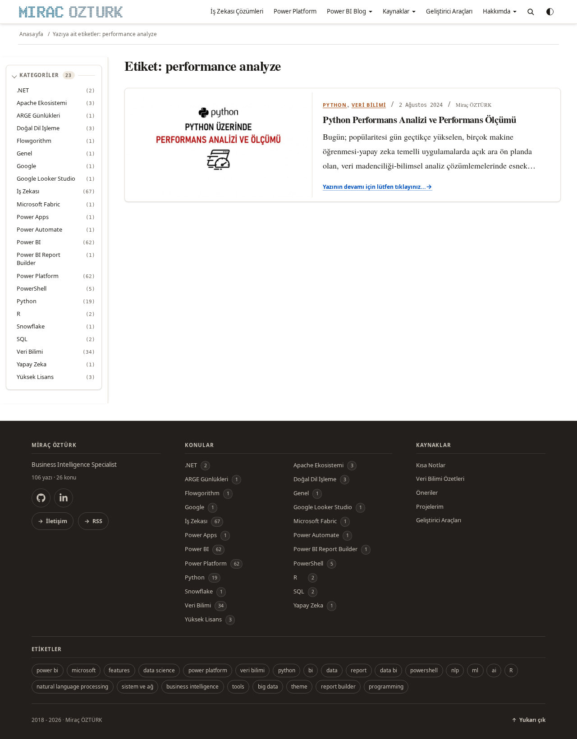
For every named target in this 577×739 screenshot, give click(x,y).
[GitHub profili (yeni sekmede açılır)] (41, 497)
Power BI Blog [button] (346, 11)
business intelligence (192, 686)
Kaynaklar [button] (396, 11)
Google (26, 166)
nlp (455, 670)
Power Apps (33, 217)
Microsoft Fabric (38, 204)
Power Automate (39, 229)
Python (27, 301)
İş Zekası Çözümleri (237, 11)
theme (299, 686)
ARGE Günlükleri (38, 115)
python (286, 670)
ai (494, 670)
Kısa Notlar (430, 465)
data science (159, 670)
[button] (530, 11)
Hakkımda (496, 11)
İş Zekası (28, 191)
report (358, 670)
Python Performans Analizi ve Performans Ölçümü (420, 120)
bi (310, 670)
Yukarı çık (532, 719)
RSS (97, 521)
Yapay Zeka (31, 364)
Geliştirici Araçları (449, 11)
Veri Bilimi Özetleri (440, 478)
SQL (22, 339)
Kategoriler (45, 75)
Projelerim (430, 506)
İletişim (56, 521)
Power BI (29, 242)
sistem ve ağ (137, 686)
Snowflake (31, 326)
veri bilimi (252, 670)
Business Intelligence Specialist (74, 465)
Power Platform (295, 11)
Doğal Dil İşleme (38, 128)
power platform (207, 670)
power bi (47, 670)
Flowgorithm (34, 141)
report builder (338, 686)
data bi (388, 670)
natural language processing (72, 686)
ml (475, 670)
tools (238, 686)
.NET (23, 90)
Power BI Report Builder (38, 259)
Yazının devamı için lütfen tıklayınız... (374, 187)
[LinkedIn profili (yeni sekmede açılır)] (63, 497)
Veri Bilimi (30, 351)
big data (268, 686)
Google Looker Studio (46, 178)
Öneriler (427, 492)
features (119, 670)
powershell (424, 670)
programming (386, 686)
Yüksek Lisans (35, 377)
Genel (24, 153)
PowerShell (31, 288)
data (332, 670)
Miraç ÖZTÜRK (83, 719)
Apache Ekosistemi (42, 103)
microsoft (84, 670)
